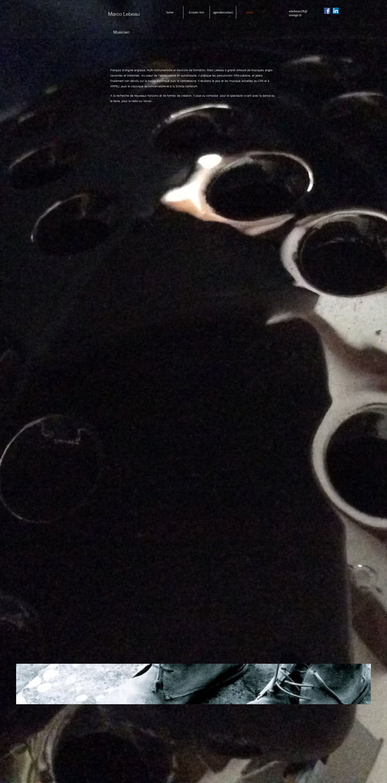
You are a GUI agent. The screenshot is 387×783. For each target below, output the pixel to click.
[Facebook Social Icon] (327, 11)
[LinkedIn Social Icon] (336, 11)
